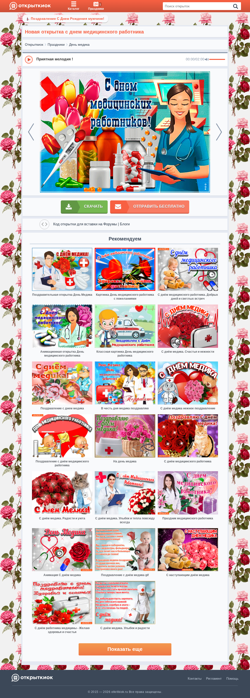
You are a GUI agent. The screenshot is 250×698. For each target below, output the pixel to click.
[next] (219, 132)
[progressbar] (217, 59)
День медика (79, 44)
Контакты (194, 678)
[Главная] (30, 6)
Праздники (56, 44)
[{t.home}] (32, 677)
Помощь (232, 678)
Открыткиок (34, 44)
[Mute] (206, 59)
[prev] (31, 132)
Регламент (214, 678)
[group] (125, 59)
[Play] (29, 60)
